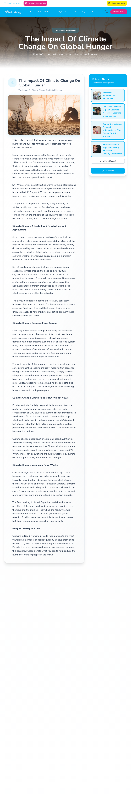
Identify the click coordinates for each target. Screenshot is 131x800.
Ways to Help (80, 12)
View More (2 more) (108, 161)
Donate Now (118, 12)
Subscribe (110, 170)
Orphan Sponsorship (37, 3)
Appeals (28, 12)
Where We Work (44, 12)
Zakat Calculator (118, 3)
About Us (95, 12)
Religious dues (63, 12)
